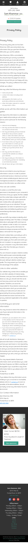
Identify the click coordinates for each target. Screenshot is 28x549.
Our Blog (14, 524)
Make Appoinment (11, 443)
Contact (14, 528)
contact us (12, 335)
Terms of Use (6, 538)
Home (14, 520)
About (14, 522)
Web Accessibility (13, 538)
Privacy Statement (20, 537)
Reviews (14, 526)
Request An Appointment (14, 21)
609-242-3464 (14, 10)
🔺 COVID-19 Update (14, 18)
